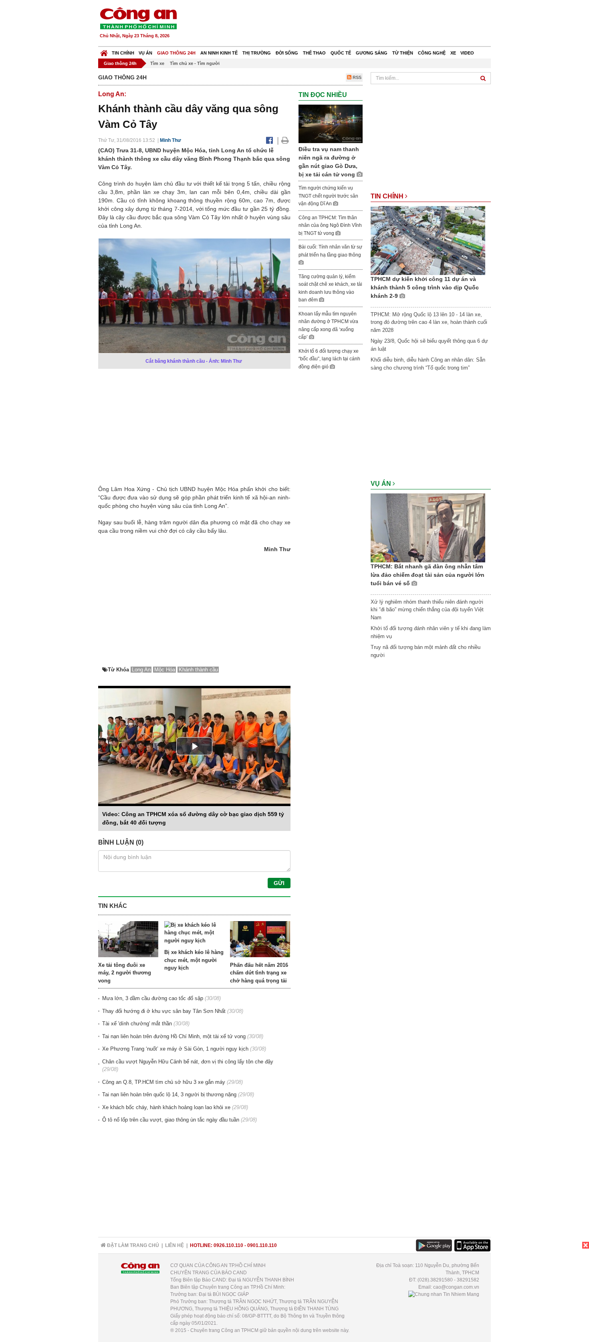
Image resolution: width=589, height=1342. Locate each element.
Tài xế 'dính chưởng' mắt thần (137, 1024)
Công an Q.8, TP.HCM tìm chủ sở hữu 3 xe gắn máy (163, 1082)
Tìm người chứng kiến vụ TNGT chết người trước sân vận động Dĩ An (328, 195)
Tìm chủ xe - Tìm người (195, 63)
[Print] (285, 140)
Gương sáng (371, 53)
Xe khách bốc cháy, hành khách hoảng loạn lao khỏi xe (166, 1107)
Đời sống (287, 53)
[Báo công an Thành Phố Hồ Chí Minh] (138, 18)
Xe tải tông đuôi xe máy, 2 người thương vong (124, 973)
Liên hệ (174, 1245)
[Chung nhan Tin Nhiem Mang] (443, 1294)
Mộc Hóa (164, 670)
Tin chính (123, 53)
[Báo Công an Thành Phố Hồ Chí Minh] (104, 51)
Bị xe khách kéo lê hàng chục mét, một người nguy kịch (194, 960)
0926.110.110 (228, 1245)
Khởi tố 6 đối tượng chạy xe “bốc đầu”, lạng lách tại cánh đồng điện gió (329, 359)
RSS (356, 77)
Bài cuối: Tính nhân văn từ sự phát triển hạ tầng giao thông (330, 251)
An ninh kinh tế (219, 53)
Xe (453, 53)
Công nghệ (432, 53)
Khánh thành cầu (198, 670)
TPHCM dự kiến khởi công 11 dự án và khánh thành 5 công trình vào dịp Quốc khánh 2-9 (425, 287)
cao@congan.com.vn (456, 1287)
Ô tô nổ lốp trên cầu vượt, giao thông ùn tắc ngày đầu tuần (170, 1120)
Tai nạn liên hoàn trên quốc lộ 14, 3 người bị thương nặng (169, 1094)
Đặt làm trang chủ (132, 1245)
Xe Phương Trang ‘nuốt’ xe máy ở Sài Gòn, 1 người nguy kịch (175, 1049)
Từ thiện (402, 53)
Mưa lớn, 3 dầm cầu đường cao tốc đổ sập (152, 998)
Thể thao (314, 53)
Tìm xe (157, 63)
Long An (141, 670)
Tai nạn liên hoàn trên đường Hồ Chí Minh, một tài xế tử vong (174, 1036)
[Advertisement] (345, 24)
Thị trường (256, 53)
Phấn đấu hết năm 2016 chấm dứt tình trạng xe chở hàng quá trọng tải (259, 973)
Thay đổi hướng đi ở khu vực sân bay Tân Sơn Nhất (164, 1011)
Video (467, 53)
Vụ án (145, 53)
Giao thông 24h (176, 53)
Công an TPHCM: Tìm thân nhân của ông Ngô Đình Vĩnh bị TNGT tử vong (330, 225)
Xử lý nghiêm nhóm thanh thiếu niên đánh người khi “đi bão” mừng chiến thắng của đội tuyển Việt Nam (427, 609)
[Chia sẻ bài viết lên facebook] (269, 140)
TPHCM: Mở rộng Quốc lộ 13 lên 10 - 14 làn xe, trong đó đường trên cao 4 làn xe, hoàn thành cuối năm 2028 (429, 322)
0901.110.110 (262, 1245)
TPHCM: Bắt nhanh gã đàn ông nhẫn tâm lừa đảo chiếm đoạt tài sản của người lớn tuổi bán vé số (427, 574)
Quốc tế (341, 53)
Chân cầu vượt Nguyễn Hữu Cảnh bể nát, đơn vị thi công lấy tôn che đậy (187, 1062)
